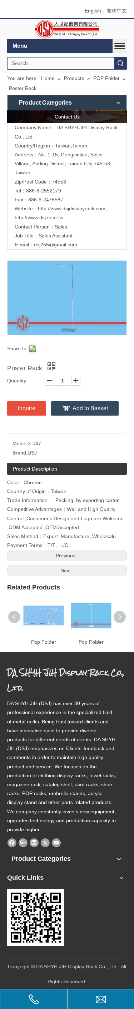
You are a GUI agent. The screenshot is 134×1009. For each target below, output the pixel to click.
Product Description (35, 469)
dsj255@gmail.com (55, 244)
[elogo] (67, 29)
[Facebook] (12, 842)
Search (120, 63)
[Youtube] (56, 842)
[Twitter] (45, 842)
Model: (20, 443)
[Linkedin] (34, 842)
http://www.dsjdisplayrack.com (71, 208)
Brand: (20, 453)
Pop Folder (43, 642)
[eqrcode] (35, 917)
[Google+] (23, 842)
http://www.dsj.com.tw (39, 217)
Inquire (26, 408)
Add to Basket (90, 408)
